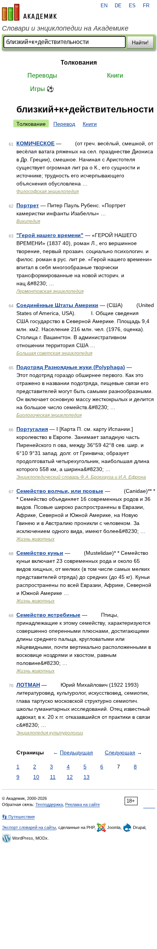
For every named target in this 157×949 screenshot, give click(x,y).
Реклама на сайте (82, 804)
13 (86, 777)
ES (132, 5)
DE (118, 5)
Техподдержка (49, 804)
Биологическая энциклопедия (49, 415)
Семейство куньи (39, 553)
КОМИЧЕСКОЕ (35, 143)
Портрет (27, 205)
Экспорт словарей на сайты (29, 827)
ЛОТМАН (28, 685)
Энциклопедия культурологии (49, 733)
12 (70, 777)
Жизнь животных (35, 539)
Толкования (79, 62)
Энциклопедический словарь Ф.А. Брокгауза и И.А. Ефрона (81, 477)
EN (104, 5)
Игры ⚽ (42, 89)
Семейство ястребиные (48, 615)
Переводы (42, 75)
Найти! (140, 42)
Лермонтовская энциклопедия (49, 291)
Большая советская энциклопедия (54, 353)
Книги (115, 75)
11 (53, 777)
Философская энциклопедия (47, 191)
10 (36, 777)
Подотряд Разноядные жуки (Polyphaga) (70, 367)
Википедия (28, 221)
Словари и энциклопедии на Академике (65, 28)
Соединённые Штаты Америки (57, 305)
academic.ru (29, 12)
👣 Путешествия (18, 816)
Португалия (32, 429)
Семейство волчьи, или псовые (59, 491)
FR (146, 5)
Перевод (64, 124)
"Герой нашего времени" (49, 235)
